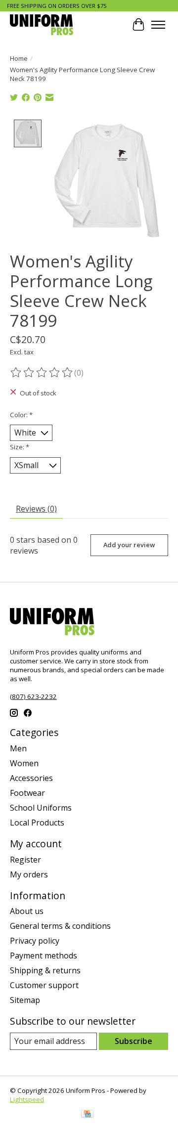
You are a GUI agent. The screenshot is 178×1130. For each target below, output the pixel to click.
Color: (21, 414)
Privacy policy (34, 940)
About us (27, 911)
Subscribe (133, 1041)
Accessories (31, 778)
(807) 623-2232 (33, 696)
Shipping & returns (45, 970)
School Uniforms (41, 807)
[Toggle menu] (158, 25)
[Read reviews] (42, 373)
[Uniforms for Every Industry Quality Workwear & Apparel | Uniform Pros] (41, 24)
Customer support (44, 985)
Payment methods (43, 955)
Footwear (27, 792)
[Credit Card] (87, 1115)
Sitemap (25, 1000)
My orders (29, 874)
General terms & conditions (60, 925)
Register (25, 859)
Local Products (37, 822)
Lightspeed (27, 1099)
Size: (19, 446)
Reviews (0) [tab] (36, 508)
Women (24, 763)
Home (19, 58)
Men (18, 748)
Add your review (129, 544)
